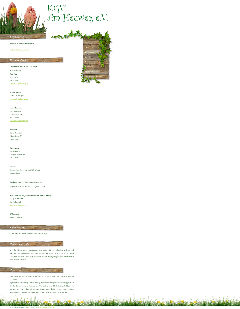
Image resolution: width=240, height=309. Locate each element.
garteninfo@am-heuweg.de (19, 50)
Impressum (39, 307)
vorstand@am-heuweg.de (19, 83)
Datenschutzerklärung (49, 307)
